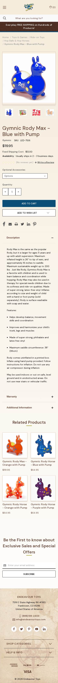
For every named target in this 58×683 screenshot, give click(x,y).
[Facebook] (4, 224)
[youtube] (36, 629)
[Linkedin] (28, 224)
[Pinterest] (34, 224)
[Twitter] (22, 224)
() (54, 7)
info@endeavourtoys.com (31, 619)
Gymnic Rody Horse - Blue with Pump (43, 463)
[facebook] (14, 629)
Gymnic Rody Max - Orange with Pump (14, 463)
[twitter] (21, 629)
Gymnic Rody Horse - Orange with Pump (14, 506)
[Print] (16, 224)
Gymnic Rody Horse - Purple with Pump (43, 506)
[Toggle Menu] (4, 7)
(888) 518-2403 (30, 615)
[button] (29, 237)
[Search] (3, 18)
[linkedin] (44, 629)
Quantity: (7, 184)
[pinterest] (29, 629)
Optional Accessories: (14, 169)
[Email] (10, 224)
